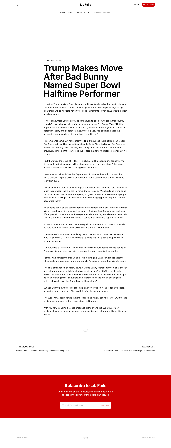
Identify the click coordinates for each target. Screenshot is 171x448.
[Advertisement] (85, 33)
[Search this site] (16, 4)
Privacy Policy (83, 12)
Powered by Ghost (148, 437)
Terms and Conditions (102, 12)
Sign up (85, 437)
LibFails (49, 60)
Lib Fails (85, 4)
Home (62, 12)
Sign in (136, 4)
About (71, 12)
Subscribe (150, 4)
